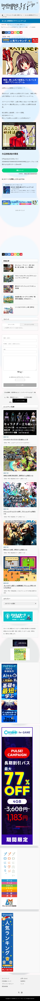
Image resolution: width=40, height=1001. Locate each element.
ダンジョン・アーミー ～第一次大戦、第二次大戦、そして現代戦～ (24, 266)
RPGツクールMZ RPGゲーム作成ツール (15, 549)
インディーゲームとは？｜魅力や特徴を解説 (28, 393)
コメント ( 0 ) (11, 324)
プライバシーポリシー (8, 983)
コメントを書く (24, 27)
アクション (11, 24)
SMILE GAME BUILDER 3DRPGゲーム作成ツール (18, 475)
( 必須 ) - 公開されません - (12, 343)
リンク (22, 983)
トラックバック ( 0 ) (29, 324)
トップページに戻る (20, 400)
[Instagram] (21, 992)
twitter (31, 2)
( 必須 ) (6, 338)
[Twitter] (18, 992)
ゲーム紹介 (17, 24)
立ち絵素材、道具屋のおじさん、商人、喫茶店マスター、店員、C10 (12, 393)
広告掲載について (6, 981)
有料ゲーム (22, 24)
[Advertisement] (20, 231)
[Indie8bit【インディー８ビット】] (18, 6)
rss (28, 2)
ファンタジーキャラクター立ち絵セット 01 (15, 439)
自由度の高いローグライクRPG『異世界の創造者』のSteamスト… (25, 298)
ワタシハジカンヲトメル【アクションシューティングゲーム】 (26, 277)
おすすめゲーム (14, 27)
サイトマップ (5, 978)
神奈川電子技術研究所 (30, 173)
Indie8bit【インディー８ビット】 (18, 998)
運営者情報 (5, 986)
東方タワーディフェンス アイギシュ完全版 (25, 287)
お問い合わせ (23, 978)
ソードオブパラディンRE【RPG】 (25, 307)
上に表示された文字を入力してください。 (20, 377)
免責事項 (22, 981)
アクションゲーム (7, 27)
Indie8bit (33, 27)
